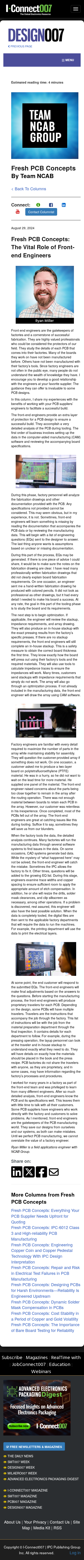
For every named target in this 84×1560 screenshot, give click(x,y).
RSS (58, 1527)
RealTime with (66, 1358)
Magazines (37, 1358)
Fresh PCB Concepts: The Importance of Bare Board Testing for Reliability (45, 1327)
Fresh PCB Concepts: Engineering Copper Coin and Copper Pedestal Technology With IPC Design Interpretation (42, 1253)
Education (59, 1365)
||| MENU (68, 60)
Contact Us (60, 1522)
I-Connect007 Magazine (28, 1490)
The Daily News (20, 1456)
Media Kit (41, 1527)
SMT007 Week (19, 1462)
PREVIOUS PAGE (21, 46)
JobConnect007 (29, 1365)
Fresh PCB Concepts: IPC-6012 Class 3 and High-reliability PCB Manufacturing (45, 1232)
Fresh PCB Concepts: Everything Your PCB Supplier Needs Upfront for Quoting (45, 1215)
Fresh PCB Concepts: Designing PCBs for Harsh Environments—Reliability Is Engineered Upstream (45, 1290)
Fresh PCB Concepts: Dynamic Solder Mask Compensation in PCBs (45, 1304)
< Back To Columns (28, 188)
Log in (75, 1552)
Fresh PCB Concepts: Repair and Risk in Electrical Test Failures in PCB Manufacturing (45, 1272)
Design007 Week (21, 1467)
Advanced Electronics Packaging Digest (43, 1479)
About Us (12, 1522)
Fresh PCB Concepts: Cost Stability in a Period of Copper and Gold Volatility (45, 1316)
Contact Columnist (41, 212)
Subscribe (12, 1358)
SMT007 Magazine (22, 1496)
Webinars (41, 1372)
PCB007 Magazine (22, 1501)
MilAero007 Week (22, 1473)
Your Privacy (35, 1522)
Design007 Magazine (25, 1507)
